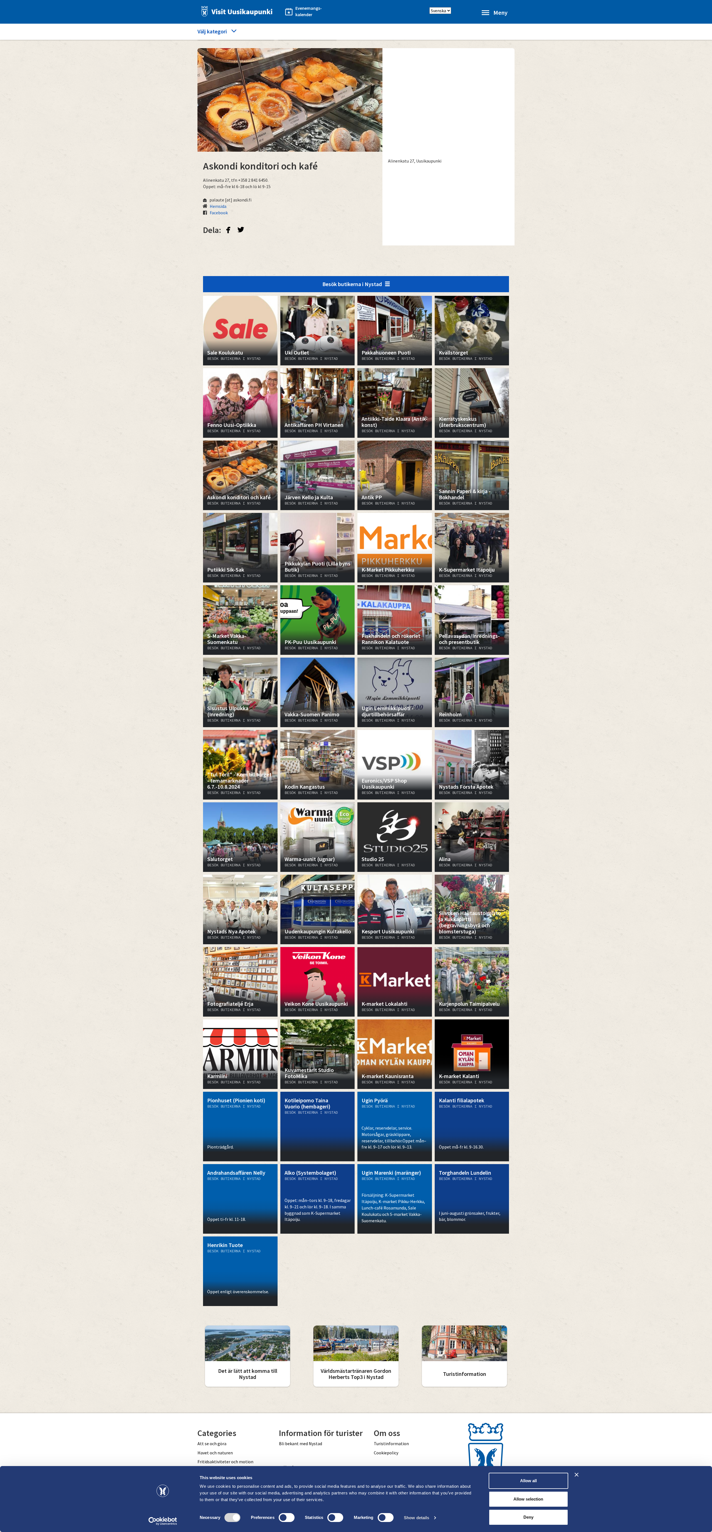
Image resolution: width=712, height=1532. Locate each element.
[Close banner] (576, 1475)
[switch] (287, 1517)
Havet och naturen (215, 1452)
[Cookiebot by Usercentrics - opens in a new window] (163, 1521)
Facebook (219, 212)
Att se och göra (211, 1443)
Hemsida (218, 206)
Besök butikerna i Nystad (352, 284)
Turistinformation (391, 1443)
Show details (416, 1517)
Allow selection (528, 1499)
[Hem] (235, 11)
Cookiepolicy (386, 1452)
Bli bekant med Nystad (300, 1443)
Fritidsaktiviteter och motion (225, 1461)
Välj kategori (212, 31)
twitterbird (241, 229)
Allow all (528, 1480)
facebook (228, 229)
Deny (528, 1517)
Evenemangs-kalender (308, 11)
